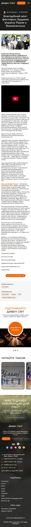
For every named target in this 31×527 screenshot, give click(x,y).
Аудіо (3, 488)
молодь (14, 294)
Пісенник (4, 493)
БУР (20, 294)
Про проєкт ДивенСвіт (8, 508)
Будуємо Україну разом (9, 297)
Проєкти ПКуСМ (6, 511)
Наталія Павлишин (11, 12)
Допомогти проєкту (15, 328)
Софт (3, 496)
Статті (3, 483)
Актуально (5, 287)
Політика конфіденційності (15, 518)
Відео (3, 491)
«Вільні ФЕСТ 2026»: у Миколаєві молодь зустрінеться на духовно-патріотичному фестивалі (12, 384)
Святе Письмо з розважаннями (11, 498)
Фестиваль (5, 294)
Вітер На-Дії (5, 501)
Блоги (3, 486)
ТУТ (11, 137)
